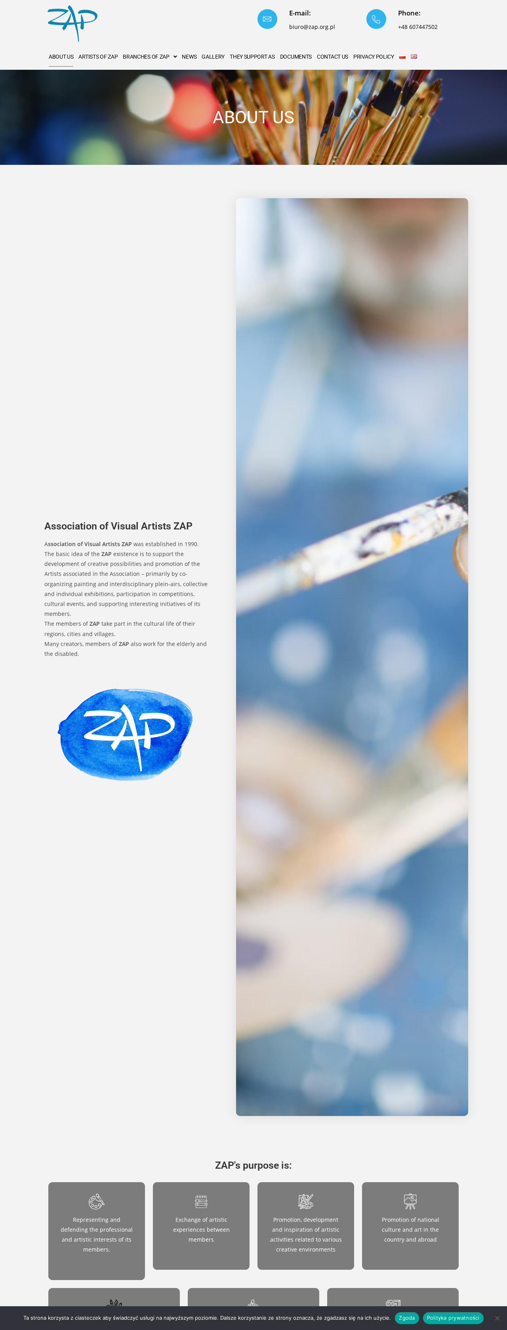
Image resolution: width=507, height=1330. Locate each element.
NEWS (189, 57)
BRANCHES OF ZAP (146, 57)
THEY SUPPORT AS (252, 57)
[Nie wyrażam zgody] (497, 1318)
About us (61, 57)
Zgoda (407, 1318)
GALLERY (213, 57)
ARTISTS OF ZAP (98, 57)
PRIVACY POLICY (373, 57)
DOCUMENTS (296, 57)
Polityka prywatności (453, 1318)
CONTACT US (332, 57)
